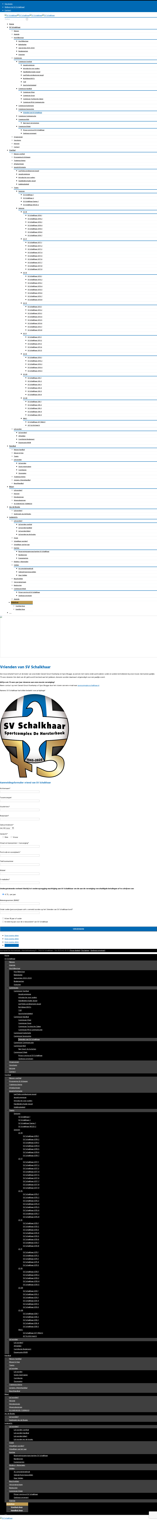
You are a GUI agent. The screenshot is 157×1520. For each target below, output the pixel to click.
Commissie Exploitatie (26, 106)
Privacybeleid (75, 950)
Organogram (18, 137)
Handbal (12, 446)
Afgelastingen (19, 164)
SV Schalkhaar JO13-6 (35, 323)
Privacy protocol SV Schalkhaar (33, 130)
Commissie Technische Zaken (33, 99)
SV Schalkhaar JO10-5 (35, 371)
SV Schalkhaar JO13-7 (35, 327)
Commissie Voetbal (25, 61)
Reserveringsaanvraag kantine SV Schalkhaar (34, 551)
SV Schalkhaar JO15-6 (35, 293)
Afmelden (22, 436)
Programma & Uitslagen (22, 157)
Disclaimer (85, 950)
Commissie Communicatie (27, 116)
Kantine (16, 548)
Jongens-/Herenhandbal (22, 480)
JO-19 (25, 212)
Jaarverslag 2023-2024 (27, 48)
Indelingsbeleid (24, 184)
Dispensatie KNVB (25, 442)
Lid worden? (23, 432)
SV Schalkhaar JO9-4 (35, 388)
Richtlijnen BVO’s (29, 78)
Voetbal (12, 150)
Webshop (14, 602)
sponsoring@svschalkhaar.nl (88, 685)
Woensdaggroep (20, 500)
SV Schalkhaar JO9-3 (35, 384)
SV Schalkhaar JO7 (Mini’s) (36, 422)
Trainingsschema (19, 160)
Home (11, 24)
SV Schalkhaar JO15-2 (35, 279)
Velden (16, 565)
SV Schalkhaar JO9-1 (34, 378)
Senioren (22, 191)
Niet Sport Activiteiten (31, 123)
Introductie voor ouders (31, 68)
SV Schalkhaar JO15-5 (35, 289)
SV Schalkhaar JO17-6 (35, 259)
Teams (16, 187)
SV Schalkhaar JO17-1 (35, 242)
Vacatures (9, 4)
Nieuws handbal (19, 449)
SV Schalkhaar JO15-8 (35, 299)
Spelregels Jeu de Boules (22, 514)
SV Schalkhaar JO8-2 (35, 405)
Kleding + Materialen (21, 561)
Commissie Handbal (25, 88)
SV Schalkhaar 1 (28, 195)
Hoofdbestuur (19, 37)
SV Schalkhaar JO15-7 (35, 296)
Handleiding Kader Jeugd (31, 72)
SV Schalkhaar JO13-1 (35, 306)
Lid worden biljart (25, 531)
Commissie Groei (29, 95)
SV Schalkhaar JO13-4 (35, 316)
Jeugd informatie (20, 167)
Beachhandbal (19, 483)
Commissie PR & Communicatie (33, 102)
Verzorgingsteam (20, 582)
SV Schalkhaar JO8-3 (35, 408)
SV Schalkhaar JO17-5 (35, 256)
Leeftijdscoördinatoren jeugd (33, 75)
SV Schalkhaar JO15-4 (35, 286)
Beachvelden (18, 578)
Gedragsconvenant (29, 133)
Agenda (16, 34)
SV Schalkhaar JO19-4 (35, 225)
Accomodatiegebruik (26, 568)
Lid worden (18, 429)
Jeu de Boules (14, 507)
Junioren (21, 208)
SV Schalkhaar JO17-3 (35, 249)
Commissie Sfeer (29, 92)
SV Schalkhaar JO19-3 (35, 222)
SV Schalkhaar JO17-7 (35, 262)
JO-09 (25, 374)
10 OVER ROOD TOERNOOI (23, 503)
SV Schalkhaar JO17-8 (35, 266)
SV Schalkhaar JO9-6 (35, 394)
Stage (16, 538)
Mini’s (25, 418)
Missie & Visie (18, 453)
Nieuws (16, 31)
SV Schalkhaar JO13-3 (35, 313)
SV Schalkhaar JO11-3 (35, 344)
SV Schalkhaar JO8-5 (35, 415)
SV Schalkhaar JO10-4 (35, 367)
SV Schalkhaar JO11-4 (35, 347)
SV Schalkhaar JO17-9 (35, 269)
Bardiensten (23, 555)
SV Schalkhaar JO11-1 (35, 337)
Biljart (11, 486)
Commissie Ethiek (25, 126)
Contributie (22, 470)
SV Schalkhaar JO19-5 (35, 229)
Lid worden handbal (25, 528)
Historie (16, 143)
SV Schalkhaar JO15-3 (35, 283)
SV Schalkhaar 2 (28, 198)
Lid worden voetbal (25, 524)
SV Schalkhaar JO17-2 (35, 246)
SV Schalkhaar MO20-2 (31, 205)
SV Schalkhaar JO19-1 (35, 215)
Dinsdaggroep (19, 497)
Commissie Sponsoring (26, 109)
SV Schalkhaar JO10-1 (35, 357)
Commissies (18, 58)
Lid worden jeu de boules (27, 534)
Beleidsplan (22, 44)
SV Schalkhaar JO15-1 (35, 276)
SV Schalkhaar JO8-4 (35, 411)
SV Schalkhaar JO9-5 (35, 391)
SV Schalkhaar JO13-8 (35, 330)
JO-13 (25, 303)
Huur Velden (23, 575)
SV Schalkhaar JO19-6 (35, 232)
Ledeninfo (13, 517)
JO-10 (25, 354)
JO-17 (25, 239)
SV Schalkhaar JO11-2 (35, 340)
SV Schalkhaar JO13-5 (35, 320)
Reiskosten (18, 585)
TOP (24, 82)
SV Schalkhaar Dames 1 (31, 201)
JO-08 (25, 398)
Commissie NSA (24, 119)
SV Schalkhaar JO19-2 (35, 219)
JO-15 (25, 272)
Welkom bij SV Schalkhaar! (15, 7)
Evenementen (23, 558)
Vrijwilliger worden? (21, 541)
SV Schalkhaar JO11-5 (35, 350)
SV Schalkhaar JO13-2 (35, 310)
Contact (8, 10)
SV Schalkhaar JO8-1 (34, 401)
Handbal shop (20, 609)
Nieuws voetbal (19, 154)
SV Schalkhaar (14, 27)
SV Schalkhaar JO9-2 (35, 381)
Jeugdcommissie (28, 65)
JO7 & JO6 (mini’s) (34, 425)
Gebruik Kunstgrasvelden (27, 572)
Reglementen (23, 51)
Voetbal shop (20, 606)
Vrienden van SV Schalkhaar (32, 112)
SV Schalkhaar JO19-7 (35, 235)
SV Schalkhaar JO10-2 (35, 361)
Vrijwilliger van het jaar (22, 544)
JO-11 (25, 333)
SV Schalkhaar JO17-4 (35, 252)
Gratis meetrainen (25, 466)
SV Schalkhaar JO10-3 (35, 364)
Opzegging (22, 473)
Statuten (22, 54)
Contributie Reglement (26, 439)
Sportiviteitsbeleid (29, 85)
